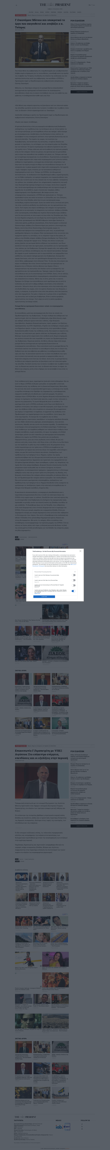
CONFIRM (44, 596)
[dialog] (55, 575)
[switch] (74, 575)
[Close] (80, 551)
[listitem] (55, 572)
